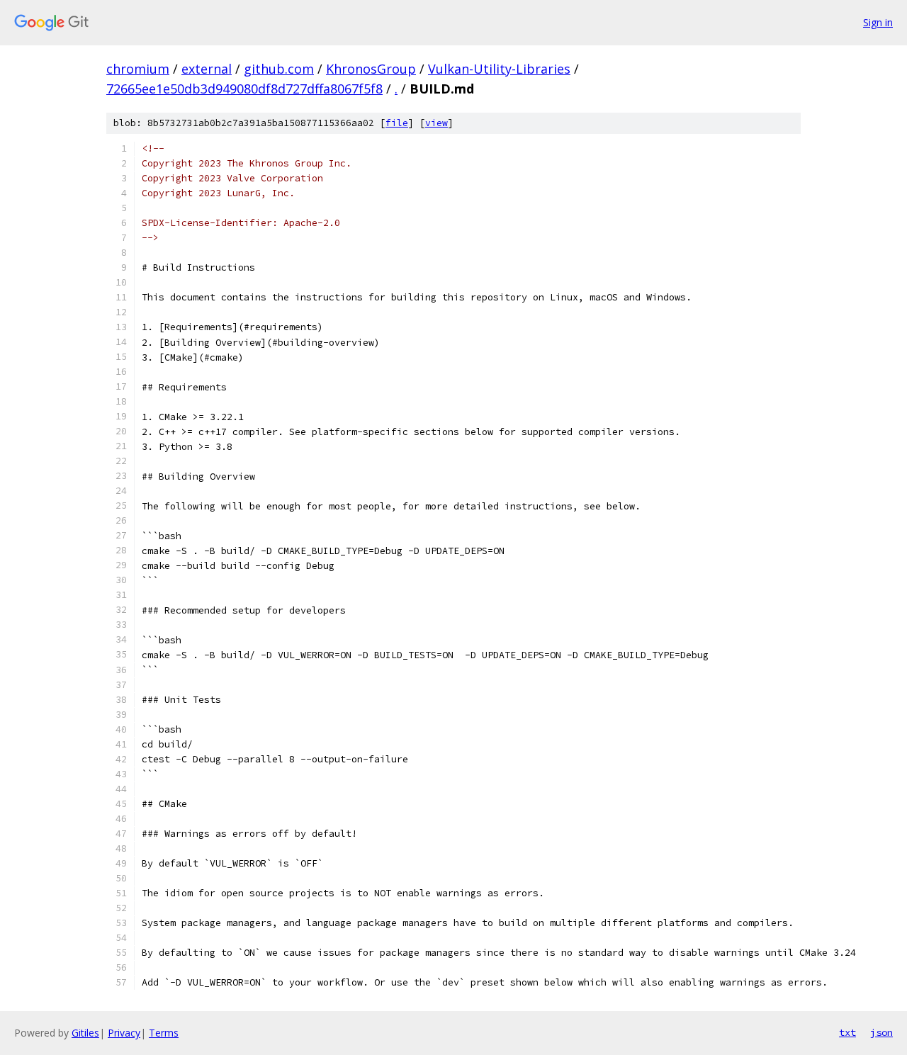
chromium (137, 68)
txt (847, 1032)
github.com (279, 68)
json (881, 1032)
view (436, 123)
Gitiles (85, 1032)
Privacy (124, 1032)
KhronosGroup (371, 68)
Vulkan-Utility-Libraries (499, 68)
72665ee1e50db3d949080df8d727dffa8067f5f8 (244, 88)
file (396, 123)
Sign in (878, 22)
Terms (164, 1032)
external (206, 68)
